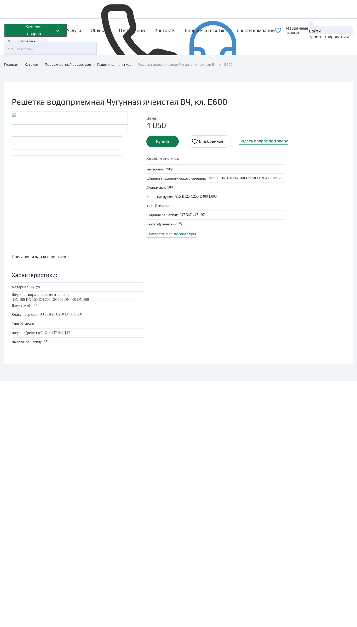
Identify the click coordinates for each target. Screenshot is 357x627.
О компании (132, 30)
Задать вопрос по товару (263, 140)
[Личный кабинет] (311, 24)
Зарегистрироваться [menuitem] (329, 36)
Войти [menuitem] (315, 31)
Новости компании (254, 30)
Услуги (74, 30)
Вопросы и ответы (204, 30)
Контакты (164, 30)
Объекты (100, 30)
